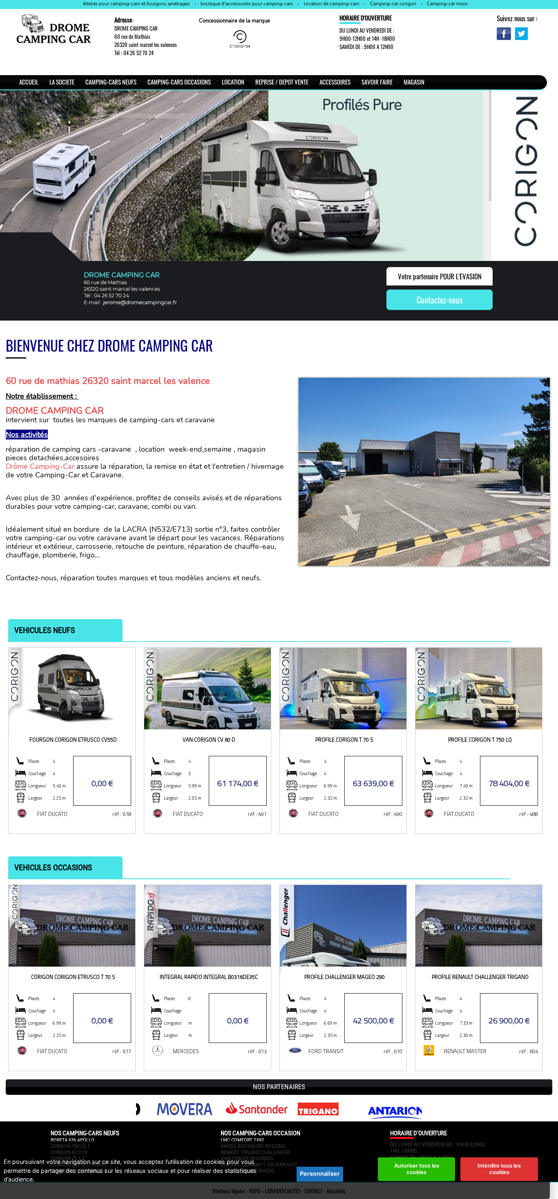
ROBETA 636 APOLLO (72, 1140)
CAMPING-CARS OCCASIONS (179, 81)
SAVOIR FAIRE (377, 81)
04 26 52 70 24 (138, 53)
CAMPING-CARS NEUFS (110, 81)
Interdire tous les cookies (499, 1168)
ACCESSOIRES (334, 81)
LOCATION (233, 81)
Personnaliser (320, 1173)
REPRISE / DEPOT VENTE (281, 81)
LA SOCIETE (61, 81)
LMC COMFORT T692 (242, 1140)
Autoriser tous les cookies (416, 1168)
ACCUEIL (28, 81)
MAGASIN (414, 81)
